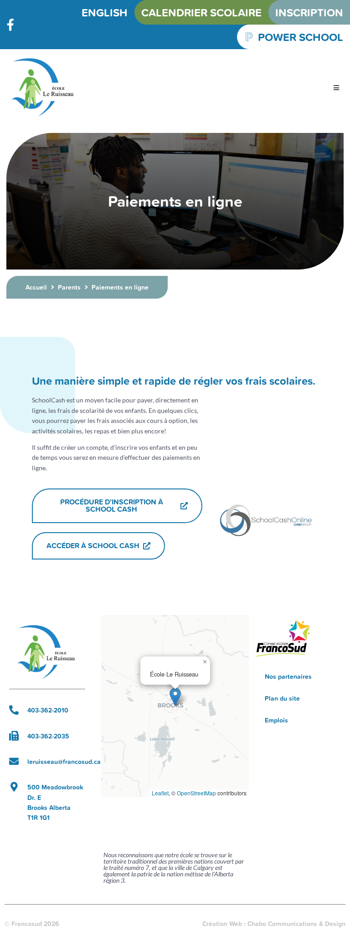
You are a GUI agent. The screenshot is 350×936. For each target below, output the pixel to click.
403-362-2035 (48, 736)
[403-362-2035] (14, 736)
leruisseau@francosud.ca (64, 761)
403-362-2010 (47, 710)
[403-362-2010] (14, 710)
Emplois (276, 720)
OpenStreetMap (196, 793)
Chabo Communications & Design (296, 923)
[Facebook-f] (10, 25)
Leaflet (160, 793)
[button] (336, 88)
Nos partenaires (288, 676)
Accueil (36, 287)
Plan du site (282, 698)
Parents (69, 287)
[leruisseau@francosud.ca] (14, 761)
